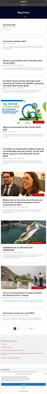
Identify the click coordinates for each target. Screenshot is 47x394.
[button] (45, 374)
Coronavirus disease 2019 (14, 41)
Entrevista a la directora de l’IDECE (18, 313)
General (6, 27)
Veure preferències (23, 391)
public (5, 43)
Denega (23, 387)
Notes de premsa (8, 65)
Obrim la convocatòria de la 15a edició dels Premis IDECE (22, 61)
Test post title (9, 25)
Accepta (23, 384)
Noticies (14, 65)
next (31, 328)
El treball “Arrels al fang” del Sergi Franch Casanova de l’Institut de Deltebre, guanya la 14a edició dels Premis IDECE (23, 83)
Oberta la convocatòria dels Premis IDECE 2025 (22, 128)
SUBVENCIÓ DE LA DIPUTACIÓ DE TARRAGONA (18, 248)
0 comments (13, 27)
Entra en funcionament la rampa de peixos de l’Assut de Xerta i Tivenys (22, 294)
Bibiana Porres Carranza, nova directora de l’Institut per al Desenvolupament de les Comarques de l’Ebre (22, 202)
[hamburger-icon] (2, 1)
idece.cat (23, 4)
